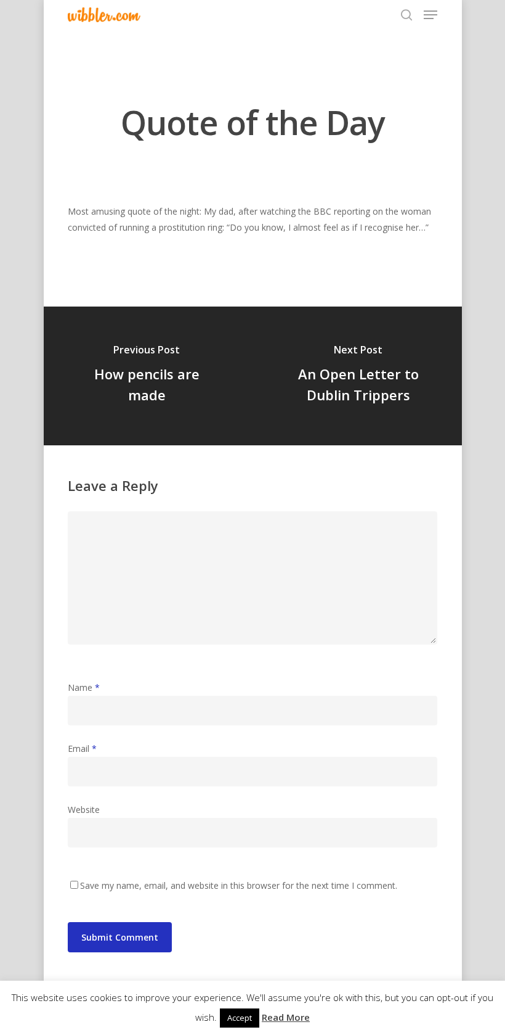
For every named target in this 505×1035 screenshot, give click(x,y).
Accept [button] (239, 1017)
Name (84, 687)
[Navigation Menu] (430, 15)
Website (84, 809)
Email (82, 748)
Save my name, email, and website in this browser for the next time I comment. (238, 885)
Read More (286, 1017)
